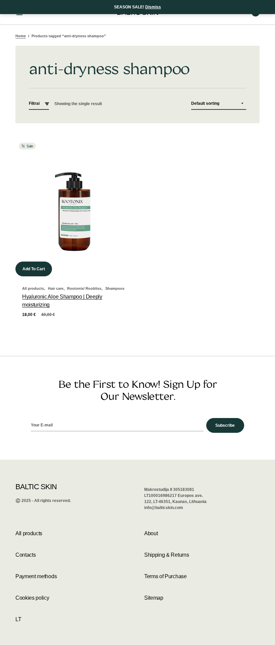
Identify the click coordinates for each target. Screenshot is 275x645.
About (151, 533)
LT (18, 619)
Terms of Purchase (165, 576)
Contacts (25, 555)
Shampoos (114, 288)
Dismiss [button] (153, 7)
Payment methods (36, 576)
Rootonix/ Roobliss (84, 288)
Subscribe (225, 425)
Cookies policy (32, 598)
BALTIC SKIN (36, 486)
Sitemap (153, 598)
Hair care (55, 288)
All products (33, 288)
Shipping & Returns (166, 555)
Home (20, 36)
